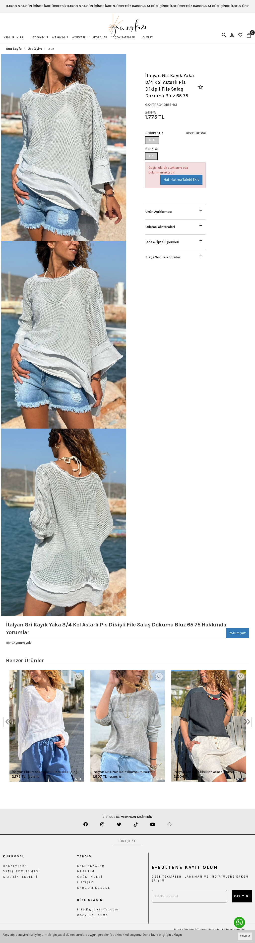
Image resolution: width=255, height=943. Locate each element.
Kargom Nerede (94, 887)
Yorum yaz (237, 633)
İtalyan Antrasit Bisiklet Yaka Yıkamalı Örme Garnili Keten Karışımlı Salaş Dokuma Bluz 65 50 (204, 772)
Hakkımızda (15, 866)
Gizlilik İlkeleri (20, 877)
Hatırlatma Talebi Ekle (181, 179)
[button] (175, 210)
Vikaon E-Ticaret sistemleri (202, 929)
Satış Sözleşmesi (21, 871)
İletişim (85, 882)
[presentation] (8, 722)
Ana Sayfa (14, 49)
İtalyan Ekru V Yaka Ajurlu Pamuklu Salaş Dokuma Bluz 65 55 (44, 772)
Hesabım (86, 871)
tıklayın (177, 935)
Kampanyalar (91, 866)
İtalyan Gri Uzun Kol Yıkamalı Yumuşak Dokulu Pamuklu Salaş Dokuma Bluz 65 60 (127, 772)
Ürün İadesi (90, 877)
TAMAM (245, 936)
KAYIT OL (242, 896)
